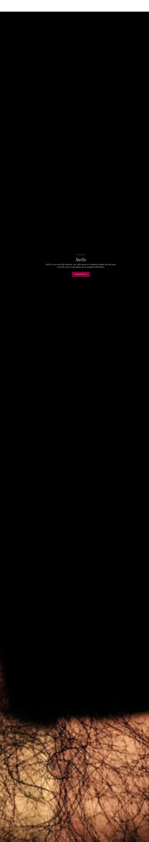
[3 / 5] (138, 421)
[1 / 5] (11, 421)
